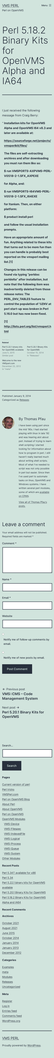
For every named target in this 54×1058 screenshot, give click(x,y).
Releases (24, 399)
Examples (8, 967)
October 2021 (10, 923)
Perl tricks (8, 789)
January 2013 (10, 947)
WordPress (33, 1045)
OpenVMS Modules (13, 819)
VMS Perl (10, 5)
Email (6, 597)
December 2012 (11, 952)
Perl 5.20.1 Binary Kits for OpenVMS (24, 892)
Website (7, 616)
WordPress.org (11, 1020)
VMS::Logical (12, 838)
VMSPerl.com (10, 794)
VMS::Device (11, 823)
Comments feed (12, 1015)
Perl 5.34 (7, 877)
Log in (6, 1006)
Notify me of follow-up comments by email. (26, 641)
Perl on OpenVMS (12, 814)
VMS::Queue (11, 848)
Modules (7, 976)
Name (6, 579)
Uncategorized (11, 986)
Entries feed (9, 1010)
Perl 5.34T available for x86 (19, 872)
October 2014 (10, 937)
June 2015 (8, 933)
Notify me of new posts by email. (24, 657)
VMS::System (12, 853)
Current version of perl (16, 784)
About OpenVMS (12, 809)
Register (7, 1001)
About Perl (8, 804)
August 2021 (9, 928)
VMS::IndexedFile (14, 833)
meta (5, 972)
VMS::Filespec (12, 828)
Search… (7, 745)
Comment (9, 543)
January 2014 (10, 942)
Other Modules (11, 858)
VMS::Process (12, 843)
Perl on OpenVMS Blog (16, 799)
